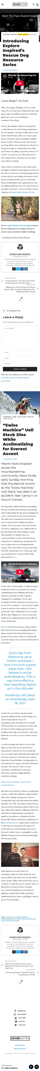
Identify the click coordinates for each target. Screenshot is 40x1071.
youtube (21, 1018)
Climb (14, 417)
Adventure (7, 417)
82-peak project (11, 823)
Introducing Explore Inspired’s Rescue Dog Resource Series (16, 53)
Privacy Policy (20, 1049)
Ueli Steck (27, 695)
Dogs (20, 34)
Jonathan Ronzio (11, 70)
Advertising (20, 1045)
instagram (21, 1014)
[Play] (31, 1067)
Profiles (30, 417)
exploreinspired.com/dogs (18, 225)
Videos (25, 34)
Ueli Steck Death (12, 921)
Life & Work (21, 417)
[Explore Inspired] (20, 4)
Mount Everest (22, 917)
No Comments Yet (14, 311)
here (14, 557)
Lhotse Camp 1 (10, 917)
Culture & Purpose (10, 34)
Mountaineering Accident (11, 919)
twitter (21, 1025)
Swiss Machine (26, 919)
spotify (22, 1021)
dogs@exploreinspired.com (22, 192)
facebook (21, 1011)
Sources (4, 627)
